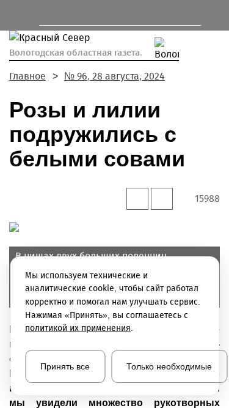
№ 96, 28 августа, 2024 (114, 76)
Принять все (65, 366)
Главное (27, 76)
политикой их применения (78, 328)
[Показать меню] (15, 15)
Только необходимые (169, 366)
